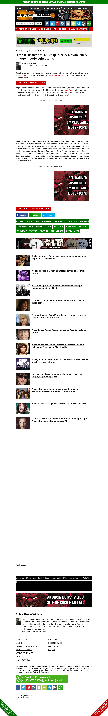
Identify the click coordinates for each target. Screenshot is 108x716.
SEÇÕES (62, 29)
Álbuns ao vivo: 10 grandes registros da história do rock (59, 404)
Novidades (19, 51)
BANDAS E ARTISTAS (78, 29)
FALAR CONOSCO (84, 8)
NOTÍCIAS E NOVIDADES (26, 29)
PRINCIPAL (52, 640)
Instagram (22, 231)
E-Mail (69, 231)
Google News (57, 231)
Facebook (83, 227)
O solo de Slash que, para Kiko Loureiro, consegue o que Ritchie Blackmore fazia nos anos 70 (59, 419)
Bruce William (30, 63)
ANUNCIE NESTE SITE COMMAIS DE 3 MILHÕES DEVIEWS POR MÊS (100, 708)
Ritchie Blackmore (41, 51)
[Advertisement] (33, 186)
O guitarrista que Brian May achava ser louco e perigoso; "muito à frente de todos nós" (59, 316)
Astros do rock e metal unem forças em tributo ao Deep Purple (58, 272)
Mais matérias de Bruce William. (34, 631)
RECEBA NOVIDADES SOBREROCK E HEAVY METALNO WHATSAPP (7, 708)
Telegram (71, 227)
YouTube (44, 231)
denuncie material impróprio (69, 670)
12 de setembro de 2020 (38, 66)
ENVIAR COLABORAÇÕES (54, 8)
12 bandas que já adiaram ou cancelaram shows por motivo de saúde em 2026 (57, 287)
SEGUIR (71, 8)
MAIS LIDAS (53, 646)
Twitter (33, 231)
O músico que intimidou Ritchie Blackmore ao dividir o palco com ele (58, 301)
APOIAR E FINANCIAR (24, 653)
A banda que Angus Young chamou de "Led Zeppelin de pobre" (59, 331)
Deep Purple (29, 51)
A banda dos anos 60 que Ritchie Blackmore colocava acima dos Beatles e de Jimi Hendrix (58, 346)
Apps (76, 231)
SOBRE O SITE (22, 8)
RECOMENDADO (55, 643)
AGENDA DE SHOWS (47, 29)
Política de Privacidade (41, 672)
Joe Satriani (69, 90)
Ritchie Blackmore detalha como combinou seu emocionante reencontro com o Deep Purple (55, 390)
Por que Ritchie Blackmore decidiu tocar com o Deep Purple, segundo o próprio (57, 375)
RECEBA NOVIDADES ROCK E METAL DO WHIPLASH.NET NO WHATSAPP (54, 2)
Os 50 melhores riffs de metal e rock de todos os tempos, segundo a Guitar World (59, 257)
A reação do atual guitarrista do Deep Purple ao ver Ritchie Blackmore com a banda (60, 360)
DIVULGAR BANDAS (24, 650)
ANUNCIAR (35, 8)
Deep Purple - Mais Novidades (31, 83)
